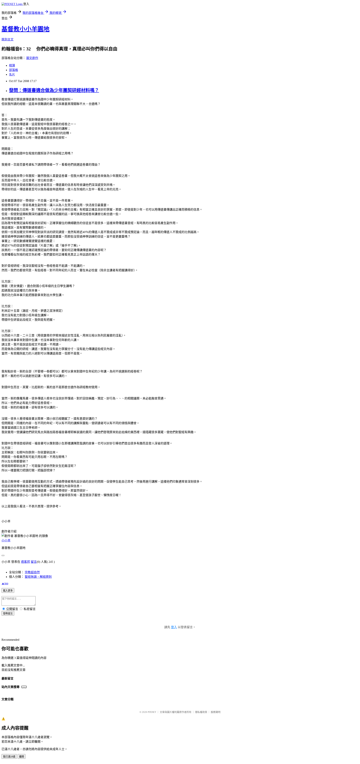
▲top (5, 583)
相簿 (12, 65)
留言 (34, 561)
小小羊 (6, 540)
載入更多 (8, 590)
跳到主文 (8, 39)
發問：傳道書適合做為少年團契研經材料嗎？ (54, 90)
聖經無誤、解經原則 (38, 576)
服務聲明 (215, 712)
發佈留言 (8, 613)
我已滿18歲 (9, 756)
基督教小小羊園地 (26, 29)
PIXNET (152, 712)
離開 (21, 756)
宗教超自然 (32, 572)
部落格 (13, 70)
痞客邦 (25, 561)
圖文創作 (32, 58)
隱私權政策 (201, 712)
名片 (12, 74)
